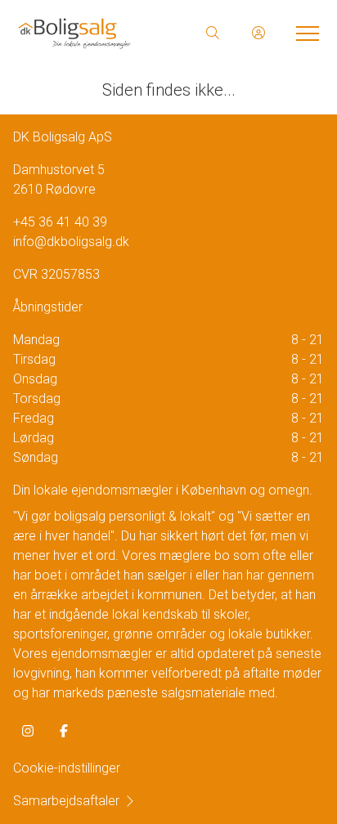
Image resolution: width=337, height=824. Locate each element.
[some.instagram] (28, 731)
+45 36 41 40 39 (60, 222)
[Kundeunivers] (258, 33)
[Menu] (304, 32)
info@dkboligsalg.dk (71, 241)
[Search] (212, 33)
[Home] (92, 32)
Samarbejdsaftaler (66, 800)
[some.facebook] (64, 731)
